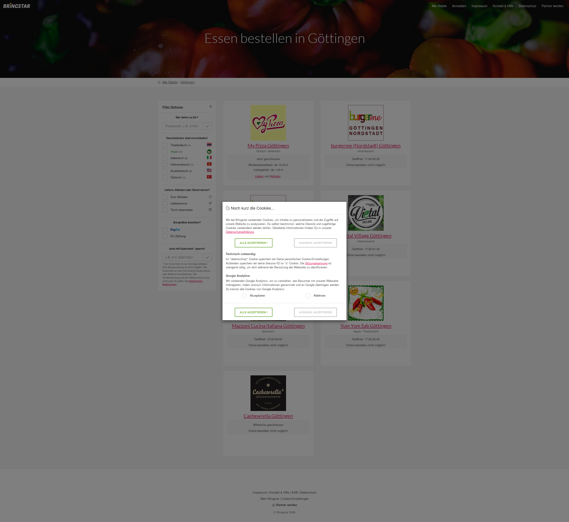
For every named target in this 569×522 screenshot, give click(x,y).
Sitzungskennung (316, 263)
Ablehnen (319, 295)
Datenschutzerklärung (240, 232)
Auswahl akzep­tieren (315, 243)
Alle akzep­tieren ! (254, 243)
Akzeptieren (257, 295)
